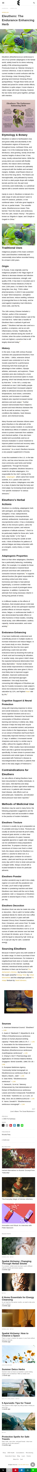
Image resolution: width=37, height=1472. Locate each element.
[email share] (7, 1125)
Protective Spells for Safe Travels (15, 1437)
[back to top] (32, 1464)
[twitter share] (3, 1125)
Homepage (5, 8)
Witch (12, 1256)
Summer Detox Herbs (13, 1369)
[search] (34, 3)
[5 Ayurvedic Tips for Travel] (18, 1388)
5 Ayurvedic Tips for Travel (16, 1403)
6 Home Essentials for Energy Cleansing (18, 1298)
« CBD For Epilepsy (8, 1119)
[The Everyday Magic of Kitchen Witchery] (18, 1187)
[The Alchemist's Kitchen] (18, 2)
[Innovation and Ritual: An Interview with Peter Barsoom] (18, 1213)
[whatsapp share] (18, 1125)
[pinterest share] (10, 1125)
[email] (9, 1470)
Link (4, 1030)
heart (28, 691)
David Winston (20, 980)
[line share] (22, 1125)
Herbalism (13, 8)
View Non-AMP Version (23, 1464)
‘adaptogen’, (11, 477)
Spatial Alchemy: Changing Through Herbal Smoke (16, 1262)
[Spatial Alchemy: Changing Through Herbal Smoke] (18, 1246)
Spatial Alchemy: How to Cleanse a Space (15, 1334)
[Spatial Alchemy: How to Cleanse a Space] (18, 1318)
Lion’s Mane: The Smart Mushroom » (22, 1111)
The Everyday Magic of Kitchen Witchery (17, 1199)
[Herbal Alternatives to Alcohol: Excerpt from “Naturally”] (18, 1158)
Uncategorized (7, 1365)
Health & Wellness (8, 1398)
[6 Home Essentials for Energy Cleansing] (18, 1282)
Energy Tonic (22, 975)
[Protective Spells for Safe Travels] (18, 1421)
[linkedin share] (14, 1125)
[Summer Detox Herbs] (18, 1354)
